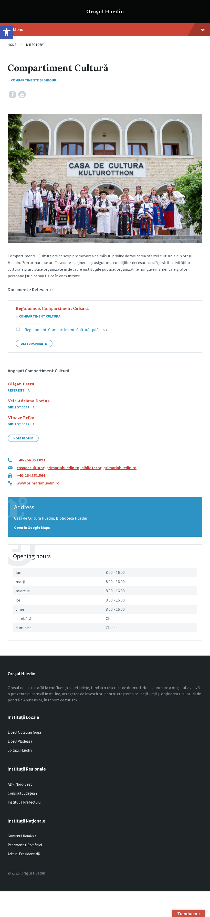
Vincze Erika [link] (21, 417)
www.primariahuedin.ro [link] (38, 483)
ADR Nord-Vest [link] (20, 784)
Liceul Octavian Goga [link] (24, 732)
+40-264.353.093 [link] (31, 459)
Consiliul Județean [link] (22, 793)
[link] (6, 32)
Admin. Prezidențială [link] (24, 853)
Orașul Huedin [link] (105, 11)
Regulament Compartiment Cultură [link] (52, 308)
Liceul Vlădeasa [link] (20, 741)
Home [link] (12, 45)
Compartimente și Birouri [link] (34, 80)
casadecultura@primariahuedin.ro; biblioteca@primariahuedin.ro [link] (76, 467)
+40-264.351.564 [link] (31, 475)
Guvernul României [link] (22, 836)
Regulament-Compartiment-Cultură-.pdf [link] (62, 329)
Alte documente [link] (34, 343)
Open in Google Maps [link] (32, 527)
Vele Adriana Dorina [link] (29, 400)
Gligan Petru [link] (21, 383)
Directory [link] (35, 45)
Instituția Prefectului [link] (24, 802)
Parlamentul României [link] (25, 844)
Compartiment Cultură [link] (39, 316)
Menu (18, 29)
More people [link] (23, 438)
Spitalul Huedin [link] (20, 750)
